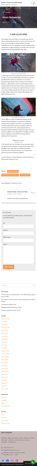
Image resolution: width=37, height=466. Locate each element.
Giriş (2, 414)
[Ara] (34, 285)
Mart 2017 (4, 380)
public (3, 403)
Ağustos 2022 (5, 351)
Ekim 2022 (4, 345)
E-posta (5, 230)
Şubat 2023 (4, 339)
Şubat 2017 (4, 383)
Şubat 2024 (4, 333)
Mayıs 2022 (4, 359)
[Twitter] (2, 460)
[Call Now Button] (33, 462)
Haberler (3, 397)
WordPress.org (5, 423)
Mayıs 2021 (4, 362)
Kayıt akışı (4, 417)
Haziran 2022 (5, 356)
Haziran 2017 (5, 371)
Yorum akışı (4, 420)
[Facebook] (7, 460)
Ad (4, 223)
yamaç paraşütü (25, 174)
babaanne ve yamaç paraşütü (10, 174)
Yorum (5, 244)
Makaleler (8, 12)
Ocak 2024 (4, 336)
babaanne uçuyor (13, 171)
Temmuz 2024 (5, 327)
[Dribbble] (12, 460)
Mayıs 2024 (4, 330)
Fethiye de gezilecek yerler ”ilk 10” (10, 310)
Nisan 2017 (4, 377)
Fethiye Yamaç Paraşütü (7, 464)
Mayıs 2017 (4, 374)
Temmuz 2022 (5, 354)
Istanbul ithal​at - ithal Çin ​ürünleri (17, 191)
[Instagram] (16, 460)
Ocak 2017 (4, 386)
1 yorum (14, 22)
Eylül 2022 (4, 348)
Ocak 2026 (4, 321)
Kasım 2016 (4, 389)
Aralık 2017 (4, 365)
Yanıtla (33, 192)
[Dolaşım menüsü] (34, 3)
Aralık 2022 (4, 342)
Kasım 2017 (4, 368)
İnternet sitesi (6, 237)
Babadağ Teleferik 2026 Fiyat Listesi (11, 307)
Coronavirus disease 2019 (8, 304)
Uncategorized (5, 406)
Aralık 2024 (4, 324)
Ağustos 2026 (5, 318)
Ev (3, 12)
